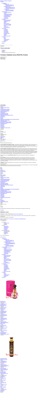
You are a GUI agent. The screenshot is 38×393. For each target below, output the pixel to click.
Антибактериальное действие (5, 109)
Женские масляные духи (10, 4)
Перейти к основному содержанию (5, 0)
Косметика (4, 19)
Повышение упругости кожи (5, 120)
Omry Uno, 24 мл (3, 302)
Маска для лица (2, 174)
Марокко (1, 173)
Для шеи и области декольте (4, 107)
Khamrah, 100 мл (3, 312)
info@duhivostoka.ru (22, 218)
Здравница (5, 232)
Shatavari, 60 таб (2, 380)
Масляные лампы (7, 33)
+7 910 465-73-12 (16, 218)
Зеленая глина (2, 200)
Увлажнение (2, 126)
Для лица (1, 106)
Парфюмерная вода (7, 6)
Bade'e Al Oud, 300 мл (3, 359)
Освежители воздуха (7, 16)
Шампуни (5, 21)
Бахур (1, 329)
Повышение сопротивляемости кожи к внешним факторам (9, 119)
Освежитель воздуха (3, 358)
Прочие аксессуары (7, 271)
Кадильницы (6, 31)
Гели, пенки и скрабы (7, 24)
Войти (3, 43)
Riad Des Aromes (3, 171)
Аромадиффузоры (7, 15)
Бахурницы (6, 29)
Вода (1, 199)
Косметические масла (7, 255)
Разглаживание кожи (3, 123)
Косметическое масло (3, 315)
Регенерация (2, 124)
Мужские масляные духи (10, 5)
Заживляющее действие (4, 113)
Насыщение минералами (4, 114)
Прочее (5, 276)
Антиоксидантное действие (4, 179)
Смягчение (2, 125)
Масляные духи (6, 239)
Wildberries (2, 137)
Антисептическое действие (4, 110)
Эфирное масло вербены (4, 201)
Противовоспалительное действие (5, 121)
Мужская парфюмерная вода (10, 8)
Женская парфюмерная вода (10, 7)
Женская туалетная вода (10, 245)
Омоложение (2, 185)
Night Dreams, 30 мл (3, 305)
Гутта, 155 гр (2, 362)
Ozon (1, 138)
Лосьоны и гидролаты (7, 260)
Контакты (3, 41)
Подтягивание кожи (3, 190)
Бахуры (5, 13)
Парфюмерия (4, 3)
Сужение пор (2, 195)
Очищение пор (2, 116)
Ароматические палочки (8, 249)
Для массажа (6, 275)
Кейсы (5, 270)
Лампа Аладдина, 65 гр (4, 373)
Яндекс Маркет (2, 136)
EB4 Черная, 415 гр (3, 366)
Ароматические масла (7, 12)
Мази (5, 38)
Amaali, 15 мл (2, 309)
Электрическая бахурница (4, 365)
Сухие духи (6, 17)
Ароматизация (4, 11)
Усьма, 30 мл (2, 319)
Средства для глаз (7, 27)
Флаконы (5, 34)
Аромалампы (6, 30)
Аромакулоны (6, 32)
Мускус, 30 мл (2, 323)
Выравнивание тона (3, 111)
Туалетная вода (6, 244)
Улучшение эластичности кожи (5, 127)
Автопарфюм (6, 18)
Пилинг (1, 117)
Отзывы (5, 223)
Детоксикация (2, 112)
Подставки (6, 265)
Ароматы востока (7, 231)
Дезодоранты (6, 26)
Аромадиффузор (3, 333)
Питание (1, 118)
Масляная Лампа (3, 372)
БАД (1, 379)
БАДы (5, 37)
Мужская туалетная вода (10, 10)
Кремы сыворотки (7, 20)
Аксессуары (4, 28)
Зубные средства (6, 39)
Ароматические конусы (8, 250)
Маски (5, 22)
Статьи (5, 233)
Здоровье (3, 36)
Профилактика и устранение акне (5, 122)
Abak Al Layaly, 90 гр (3, 330)
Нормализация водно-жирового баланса (6, 184)
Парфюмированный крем (4, 322)
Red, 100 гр (2, 391)
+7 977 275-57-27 (11, 218)
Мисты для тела (6, 23)
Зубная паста (2, 390)
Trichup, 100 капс (3, 387)
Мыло (5, 25)
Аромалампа (2, 376)
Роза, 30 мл (2, 316)
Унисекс (1, 169)
